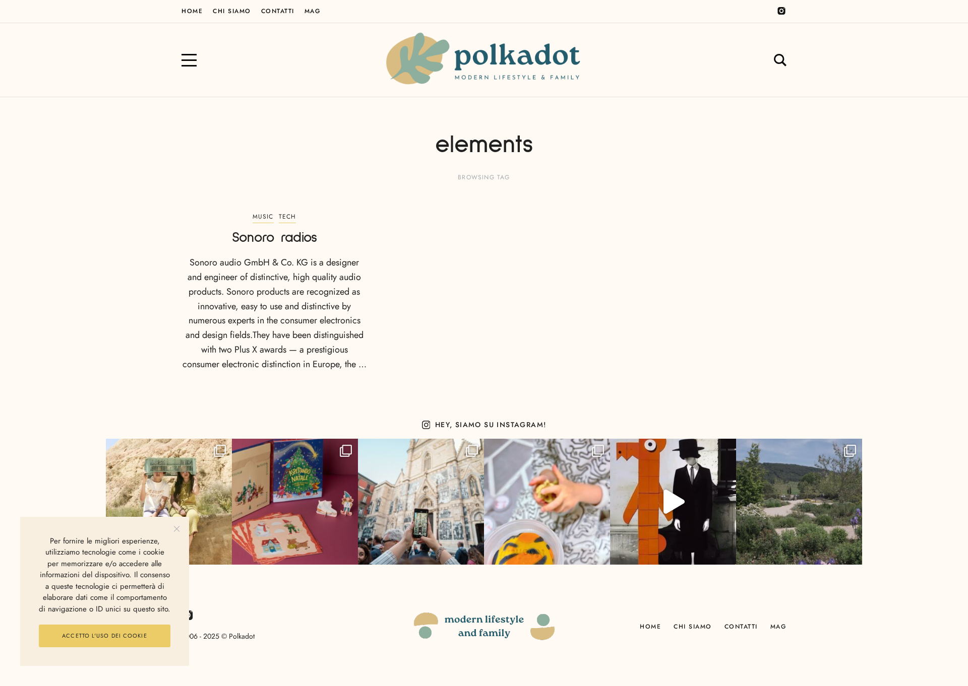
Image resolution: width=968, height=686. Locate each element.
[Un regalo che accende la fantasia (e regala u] (547, 502)
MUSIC (263, 216)
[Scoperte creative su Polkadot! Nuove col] (421, 502)
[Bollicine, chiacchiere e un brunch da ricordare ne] (799, 502)
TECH (287, 216)
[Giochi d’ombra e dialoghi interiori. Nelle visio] (673, 502)
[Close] (176, 529)
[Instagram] (781, 11)
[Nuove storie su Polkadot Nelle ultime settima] (169, 502)
